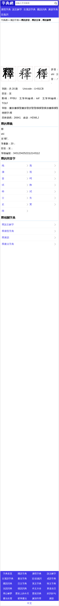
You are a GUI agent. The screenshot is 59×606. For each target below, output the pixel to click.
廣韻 (51, 598)
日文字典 (22, 583)
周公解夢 (7, 593)
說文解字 (17, 9)
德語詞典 (22, 588)
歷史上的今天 (22, 593)
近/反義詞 (37, 578)
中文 (29, 603)
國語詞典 (42, 9)
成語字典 (51, 578)
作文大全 (36, 588)
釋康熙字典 (8, 231)
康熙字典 (6, 9)
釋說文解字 (8, 224)
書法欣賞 (7, 598)
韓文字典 (51, 583)
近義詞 (4, 14)
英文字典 (36, 583)
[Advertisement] (29, 44)
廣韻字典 (53, 9)
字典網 (4, 20)
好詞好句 (51, 593)
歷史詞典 (36, 593)
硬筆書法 (22, 598)
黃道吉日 (51, 588)
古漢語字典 (29, 9)
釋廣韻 (5, 237)
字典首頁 (7, 573)
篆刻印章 (36, 598)
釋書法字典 (8, 244)
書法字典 (22, 578)
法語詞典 (7, 588)
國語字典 (14, 20)
